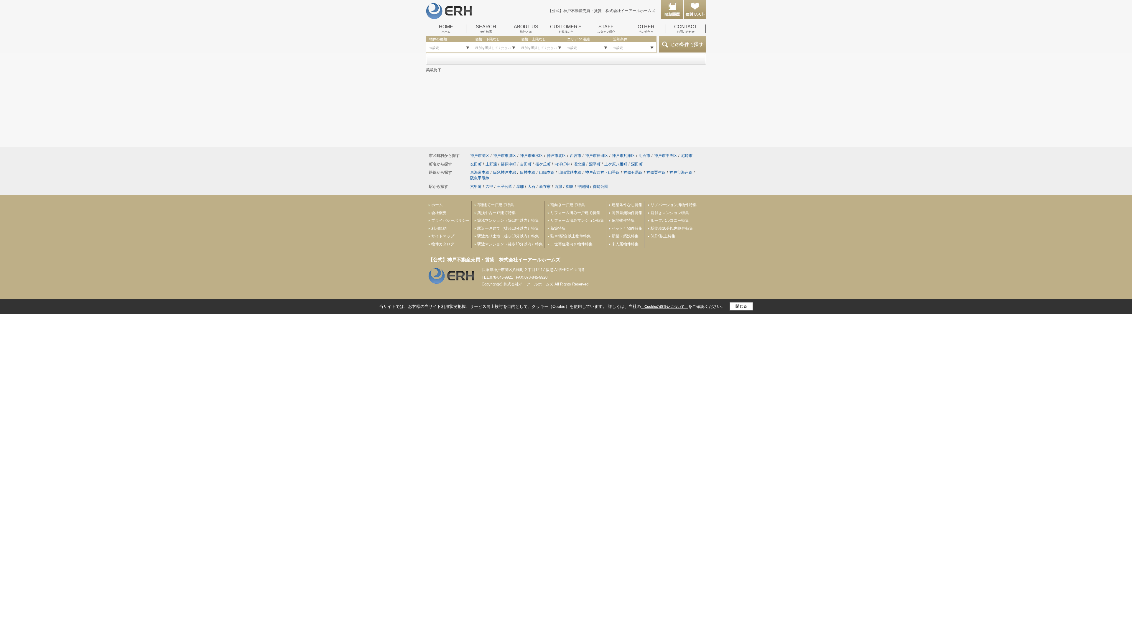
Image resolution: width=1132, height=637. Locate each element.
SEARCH (486, 28)
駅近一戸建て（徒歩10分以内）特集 (508, 228)
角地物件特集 (623, 220)
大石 (531, 186)
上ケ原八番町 (615, 164)
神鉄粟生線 (656, 172)
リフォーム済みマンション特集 (577, 220)
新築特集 (558, 228)
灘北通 (579, 164)
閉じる (741, 306)
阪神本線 (527, 172)
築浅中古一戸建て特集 (496, 213)
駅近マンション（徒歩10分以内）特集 (510, 244)
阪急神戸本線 (504, 172)
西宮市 (575, 155)
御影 (570, 186)
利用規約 (439, 228)
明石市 (644, 155)
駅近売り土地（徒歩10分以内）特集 (508, 236)
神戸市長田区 (596, 155)
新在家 (545, 186)
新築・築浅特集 (625, 236)
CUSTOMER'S (566, 28)
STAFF (606, 28)
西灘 (558, 186)
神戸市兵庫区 (623, 155)
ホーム (437, 205)
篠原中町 (508, 164)
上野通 (491, 164)
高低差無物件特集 (627, 213)
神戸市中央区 (665, 155)
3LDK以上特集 (663, 236)
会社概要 (439, 213)
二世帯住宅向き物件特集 (571, 244)
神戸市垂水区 (531, 155)
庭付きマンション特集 (670, 213)
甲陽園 (583, 186)
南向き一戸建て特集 (567, 205)
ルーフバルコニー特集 (670, 220)
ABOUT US (526, 28)
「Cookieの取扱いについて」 (664, 307)
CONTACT (685, 28)
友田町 (476, 164)
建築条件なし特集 (627, 205)
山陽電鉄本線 (569, 172)
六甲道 (476, 186)
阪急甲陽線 (479, 178)
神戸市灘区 (479, 155)
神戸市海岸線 (680, 172)
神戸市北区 (556, 155)
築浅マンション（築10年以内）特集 (508, 220)
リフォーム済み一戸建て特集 (575, 213)
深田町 (637, 164)
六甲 (489, 186)
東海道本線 (479, 172)
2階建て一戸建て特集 (495, 205)
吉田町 (526, 164)
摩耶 (520, 186)
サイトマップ (442, 236)
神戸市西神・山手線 (602, 172)
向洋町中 (562, 164)
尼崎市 (686, 155)
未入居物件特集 (625, 244)
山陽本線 (547, 172)
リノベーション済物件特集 (674, 205)
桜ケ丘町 (543, 164)
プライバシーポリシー (450, 220)
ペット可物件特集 (627, 228)
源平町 (594, 164)
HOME (446, 28)
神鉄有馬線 (633, 172)
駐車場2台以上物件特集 (570, 236)
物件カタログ (442, 244)
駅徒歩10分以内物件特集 (672, 228)
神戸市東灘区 (504, 155)
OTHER (646, 28)
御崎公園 (600, 186)
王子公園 (504, 186)
